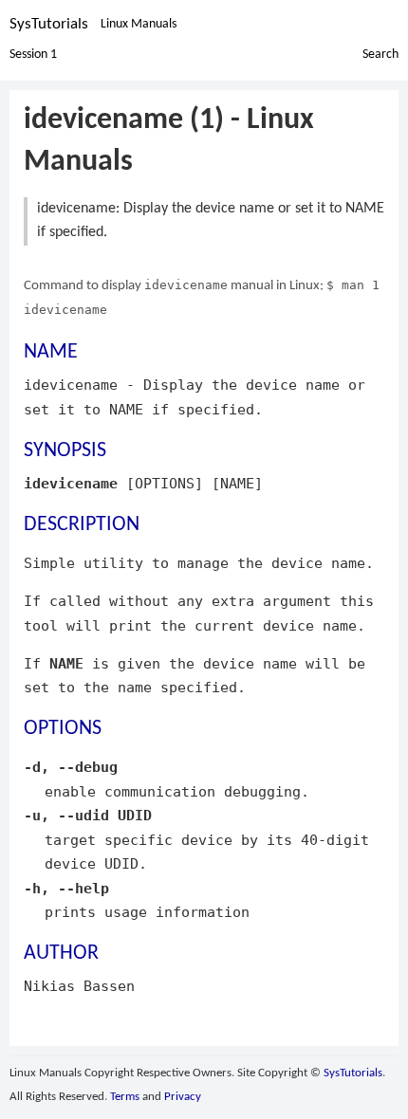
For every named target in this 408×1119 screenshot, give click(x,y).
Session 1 (33, 54)
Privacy (182, 1097)
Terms (124, 1097)
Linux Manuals (138, 24)
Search (380, 54)
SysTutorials (48, 24)
